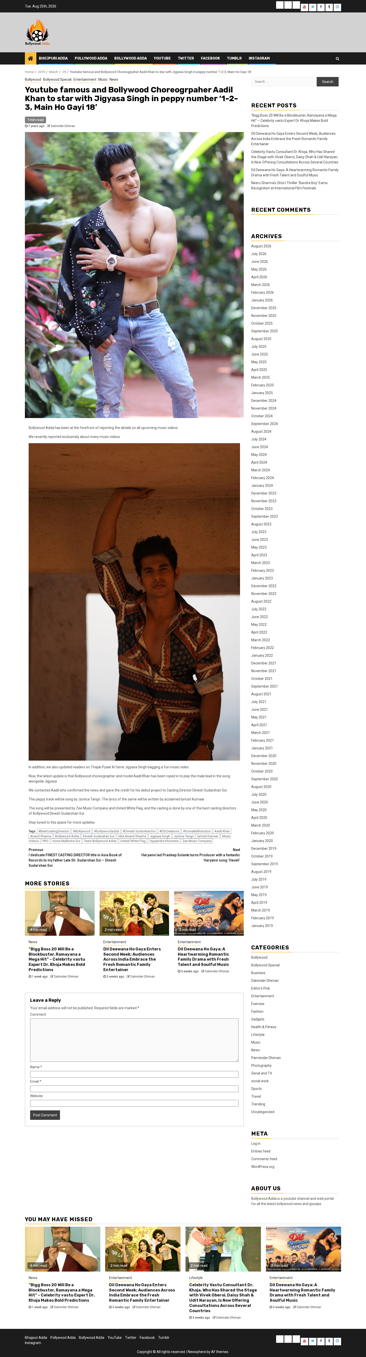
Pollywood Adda (91, 58)
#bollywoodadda (106, 831)
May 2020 (259, 810)
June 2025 (259, 354)
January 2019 (262, 926)
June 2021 (259, 710)
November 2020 (263, 764)
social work (260, 1081)
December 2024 (263, 401)
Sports (256, 1089)
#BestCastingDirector (53, 831)
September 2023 (264, 516)
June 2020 (259, 802)
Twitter (186, 58)
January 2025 (262, 393)
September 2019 (264, 864)
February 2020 (262, 833)
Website (36, 1096)
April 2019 (259, 903)
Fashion (257, 1011)
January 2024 (262, 486)
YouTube (162, 58)
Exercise (257, 1004)
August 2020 (261, 787)
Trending (258, 1104)
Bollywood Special (57, 79)
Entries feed (260, 1151)
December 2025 (263, 308)
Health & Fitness (263, 1027)
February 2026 (262, 292)
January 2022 (262, 655)
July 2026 (258, 254)
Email (35, 1081)
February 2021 (262, 740)
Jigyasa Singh (160, 836)
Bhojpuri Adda (53, 58)
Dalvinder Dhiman (63, 126)
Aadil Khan (222, 831)
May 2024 (259, 455)
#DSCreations (169, 831)
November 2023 (263, 501)
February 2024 (262, 478)
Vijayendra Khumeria (164, 841)
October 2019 (262, 856)
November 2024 (263, 408)
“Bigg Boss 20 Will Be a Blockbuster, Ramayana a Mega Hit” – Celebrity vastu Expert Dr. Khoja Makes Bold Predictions (57, 959)
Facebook (210, 58)
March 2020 (260, 825)
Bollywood (33, 79)
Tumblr (234, 58)
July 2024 (258, 439)
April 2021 (259, 725)
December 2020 (263, 756)
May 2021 (259, 717)
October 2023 (262, 509)
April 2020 (259, 818)
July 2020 (258, 794)
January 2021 (262, 748)
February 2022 (262, 648)
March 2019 (260, 910)
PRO (46, 841)
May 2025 (259, 362)
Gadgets (257, 1019)
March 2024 (260, 470)
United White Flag (133, 841)
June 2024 (259, 447)
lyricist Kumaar (207, 836)
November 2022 (263, 594)
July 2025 (258, 347)
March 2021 (260, 733)
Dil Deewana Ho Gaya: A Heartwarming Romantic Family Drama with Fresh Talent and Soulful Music (203, 957)
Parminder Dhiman (266, 1058)
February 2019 (262, 918)
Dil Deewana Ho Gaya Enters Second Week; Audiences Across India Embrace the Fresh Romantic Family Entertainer (132, 959)
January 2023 (262, 578)
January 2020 (262, 841)
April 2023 (259, 555)
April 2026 (259, 277)
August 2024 (261, 431)
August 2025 (261, 339)
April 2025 (259, 370)
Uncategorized (262, 1112)
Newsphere (197, 1352)
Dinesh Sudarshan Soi (99, 836)
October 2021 (262, 679)
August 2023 (261, 524)
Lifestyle (258, 1035)
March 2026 (260, 285)
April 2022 (259, 632)
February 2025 (262, 385)
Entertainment (84, 79)
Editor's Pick (260, 988)
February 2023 (262, 570)
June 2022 (259, 617)
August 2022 (261, 601)
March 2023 (260, 563)
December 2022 (263, 586)
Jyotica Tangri (184, 836)
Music (103, 79)
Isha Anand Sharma (132, 836)
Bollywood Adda (130, 58)
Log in (255, 1143)
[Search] (337, 58)
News (114, 79)
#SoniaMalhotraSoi (197, 831)
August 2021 (261, 694)
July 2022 (258, 609)
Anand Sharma (40, 836)
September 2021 (264, 686)
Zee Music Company (197, 841)
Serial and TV (261, 1073)
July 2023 (258, 532)
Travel (256, 1096)
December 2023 (263, 493)
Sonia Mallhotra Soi (66, 841)
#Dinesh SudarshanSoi (139, 831)
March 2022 (260, 640)
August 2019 (261, 872)
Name (36, 1067)
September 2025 (264, 331)
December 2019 (263, 849)
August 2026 (261, 246)
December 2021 (263, 663)
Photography (261, 1066)
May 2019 (259, 895)
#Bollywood (81, 831)
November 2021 (263, 671)
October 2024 (262, 416)
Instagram (259, 58)
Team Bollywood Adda (100, 841)
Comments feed (264, 1159)
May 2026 (259, 269)
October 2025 (262, 323)
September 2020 (264, 779)
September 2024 (264, 424)
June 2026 (259, 262)
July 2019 (258, 879)
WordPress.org (262, 1167)
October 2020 (262, 771)
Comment (38, 1014)
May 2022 (259, 625)
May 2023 (259, 547)
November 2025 (263, 316)
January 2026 (262, 300)
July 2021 (258, 702)
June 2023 (259, 540)
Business (258, 973)
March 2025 (260, 377)
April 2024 (259, 462)
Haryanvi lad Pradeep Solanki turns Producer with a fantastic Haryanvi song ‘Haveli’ (190, 855)
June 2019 (259, 887)
